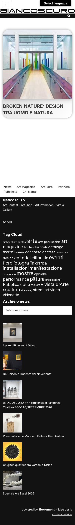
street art (41, 290)
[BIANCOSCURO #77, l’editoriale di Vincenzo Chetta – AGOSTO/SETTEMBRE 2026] (12, 390)
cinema (19, 252)
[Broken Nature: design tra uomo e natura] (37, 64)
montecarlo (9, 274)
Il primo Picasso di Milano (19, 345)
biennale (41, 247)
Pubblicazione (16, 284)
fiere (7, 262)
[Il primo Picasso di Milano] (12, 333)
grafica (41, 263)
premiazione (53, 279)
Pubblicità (10, 191)
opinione (40, 274)
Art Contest (10, 205)
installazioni (16, 268)
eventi (56, 257)
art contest (20, 241)
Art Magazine (26, 187)
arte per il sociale (49, 242)
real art (35, 285)
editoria (22, 257)
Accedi (7, 222)
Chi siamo (30, 191)
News (7, 187)
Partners (64, 187)
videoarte (11, 295)
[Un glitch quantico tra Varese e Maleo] (12, 452)
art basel (8, 242)
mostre (25, 273)
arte (32, 240)
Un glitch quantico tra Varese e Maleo (27, 465)
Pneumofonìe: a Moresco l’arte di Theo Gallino (33, 436)
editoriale (39, 257)
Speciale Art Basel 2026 (18, 493)
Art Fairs (46, 187)
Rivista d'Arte (55, 284)
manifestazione (45, 268)
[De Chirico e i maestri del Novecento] (12, 361)
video (55, 289)
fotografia (23, 263)
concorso (33, 252)
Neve (20, 521)
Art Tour (29, 247)
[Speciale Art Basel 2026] (12, 481)
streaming (26, 290)
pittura (37, 279)
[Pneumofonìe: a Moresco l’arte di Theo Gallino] (12, 423)
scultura (11, 289)
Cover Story (62, 252)
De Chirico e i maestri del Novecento (27, 374)
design (8, 258)
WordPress (50, 521)
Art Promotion (44, 205)
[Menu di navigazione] (7, 4)
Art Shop (26, 205)
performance (16, 279)
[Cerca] (68, 15)
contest (48, 252)
